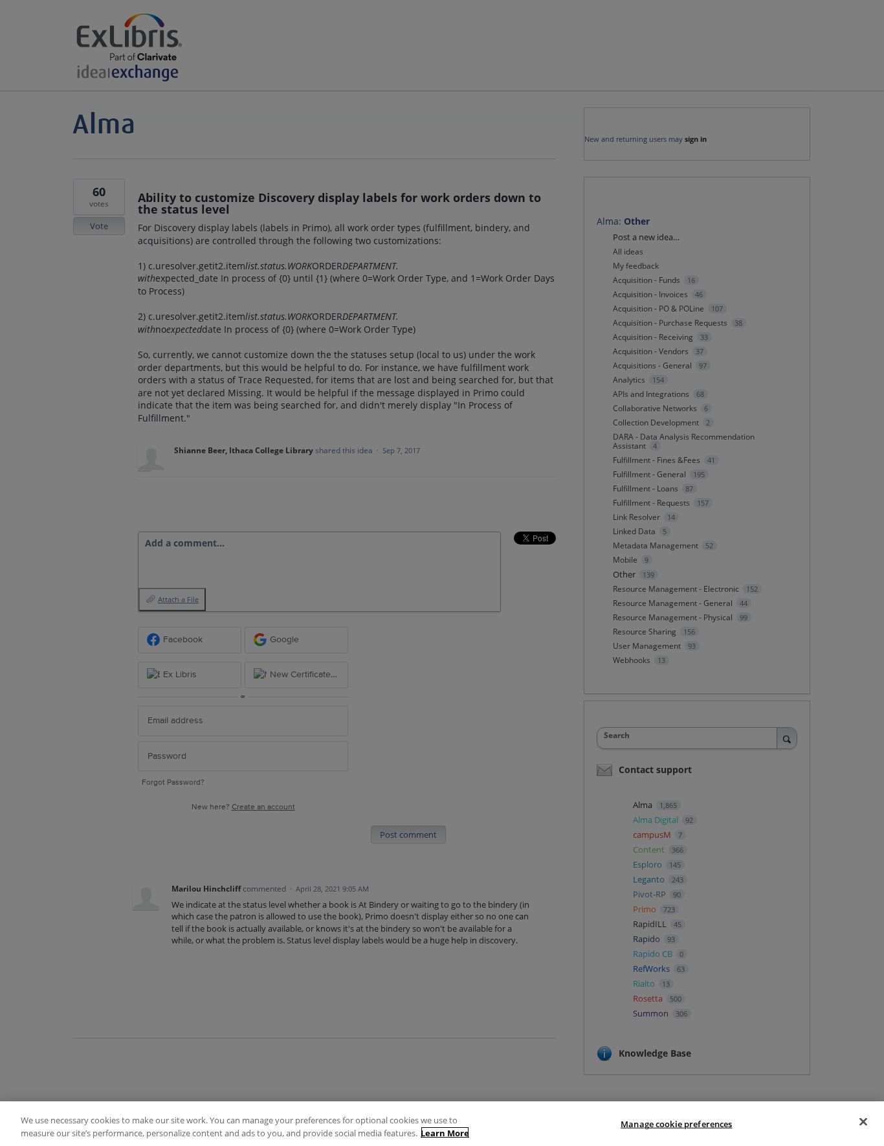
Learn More (445, 1132)
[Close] (863, 1122)
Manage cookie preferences (676, 1124)
